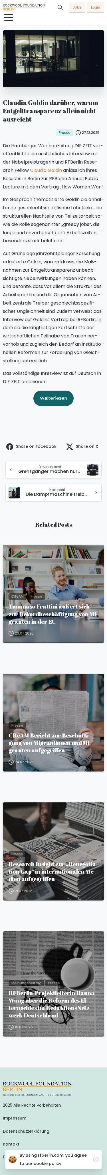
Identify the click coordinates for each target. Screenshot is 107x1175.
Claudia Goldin (46, 170)
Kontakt (11, 1144)
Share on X (87, 446)
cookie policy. (48, 1163)
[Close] (96, 1159)
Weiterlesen (53, 398)
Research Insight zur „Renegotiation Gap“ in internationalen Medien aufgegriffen (53, 871)
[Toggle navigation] (8, 17)
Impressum (14, 1118)
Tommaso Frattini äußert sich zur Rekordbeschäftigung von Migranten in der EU (53, 614)
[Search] (60, 7)
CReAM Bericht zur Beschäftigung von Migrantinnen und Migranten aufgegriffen (50, 742)
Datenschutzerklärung (26, 1131)
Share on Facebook (36, 446)
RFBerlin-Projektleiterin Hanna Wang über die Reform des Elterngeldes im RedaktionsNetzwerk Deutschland (52, 1004)
